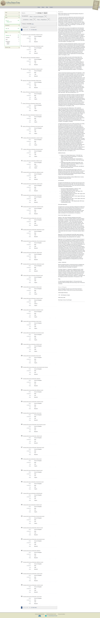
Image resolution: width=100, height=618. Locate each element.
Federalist (7, 37)
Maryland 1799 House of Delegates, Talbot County (32, 80)
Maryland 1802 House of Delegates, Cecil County (32, 596)
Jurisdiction (7, 25)
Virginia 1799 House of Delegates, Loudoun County (32, 137)
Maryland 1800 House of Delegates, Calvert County (32, 183)
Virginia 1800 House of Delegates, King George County (33, 332)
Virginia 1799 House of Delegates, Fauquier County (32, 114)
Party (6, 32)
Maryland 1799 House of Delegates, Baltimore (31, 57)
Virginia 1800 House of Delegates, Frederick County (33, 298)
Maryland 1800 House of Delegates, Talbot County (32, 252)
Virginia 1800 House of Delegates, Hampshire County (33, 309)
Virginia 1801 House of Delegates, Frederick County (33, 470)
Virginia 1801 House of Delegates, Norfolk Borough (32, 493)
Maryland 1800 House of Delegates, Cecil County (32, 195)
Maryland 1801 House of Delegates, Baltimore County (33, 390)
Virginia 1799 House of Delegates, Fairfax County (32, 103)
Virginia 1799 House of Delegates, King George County (33, 126)
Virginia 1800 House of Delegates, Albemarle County (33, 275)
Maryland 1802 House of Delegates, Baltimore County (33, 562)
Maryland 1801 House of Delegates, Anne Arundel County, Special (35, 367)
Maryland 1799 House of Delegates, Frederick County (32, 69)
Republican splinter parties (8, 42)
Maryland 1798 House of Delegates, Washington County (33, 46)
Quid (6, 39)
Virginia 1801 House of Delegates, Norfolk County (32, 504)
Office (6, 17)
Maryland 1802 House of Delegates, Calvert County (32, 573)
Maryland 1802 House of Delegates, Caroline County (33, 585)
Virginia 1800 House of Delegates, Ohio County (32, 355)
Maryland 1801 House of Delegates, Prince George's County (34, 424)
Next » (33, 23)
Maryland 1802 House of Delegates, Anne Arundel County (34, 539)
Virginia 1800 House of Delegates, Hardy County (32, 321)
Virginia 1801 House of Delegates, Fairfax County (32, 458)
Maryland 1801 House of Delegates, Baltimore (31, 378)
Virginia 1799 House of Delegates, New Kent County (33, 149)
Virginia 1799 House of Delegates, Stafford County (32, 160)
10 (31, 29)
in (36, 13)
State (6, 12)
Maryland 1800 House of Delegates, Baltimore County (33, 172)
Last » (36, 29)
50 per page (33, 27)
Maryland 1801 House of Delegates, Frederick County (33, 401)
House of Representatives (78, 290)
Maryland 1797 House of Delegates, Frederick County (32, 34)
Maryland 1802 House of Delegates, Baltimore (31, 550)
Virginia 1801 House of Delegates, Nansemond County (33, 481)
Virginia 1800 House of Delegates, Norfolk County (32, 344)
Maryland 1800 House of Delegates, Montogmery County (33, 229)
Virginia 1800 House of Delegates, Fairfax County (32, 286)
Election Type (7, 47)
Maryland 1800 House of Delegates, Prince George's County (34, 241)
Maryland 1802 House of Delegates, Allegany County (33, 527)
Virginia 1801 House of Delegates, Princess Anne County (33, 516)
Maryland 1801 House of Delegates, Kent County (32, 413)
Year (6, 15)
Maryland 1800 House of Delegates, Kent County (32, 218)
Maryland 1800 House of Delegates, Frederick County (33, 206)
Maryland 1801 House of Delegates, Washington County (33, 447)
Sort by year (25, 27)
